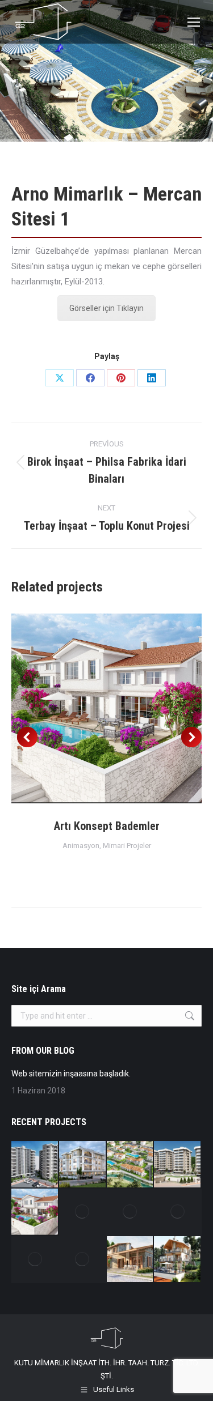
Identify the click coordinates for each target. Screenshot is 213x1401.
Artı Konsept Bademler (107, 826)
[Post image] (106, 708)
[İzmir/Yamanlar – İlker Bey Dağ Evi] (178, 1260)
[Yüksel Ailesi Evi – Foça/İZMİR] (130, 1260)
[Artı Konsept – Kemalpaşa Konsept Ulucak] (83, 1165)
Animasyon (80, 845)
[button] (27, 737)
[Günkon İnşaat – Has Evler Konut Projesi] (178, 1165)
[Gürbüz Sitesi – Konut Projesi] (35, 1165)
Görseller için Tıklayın (106, 308)
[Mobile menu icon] (194, 22)
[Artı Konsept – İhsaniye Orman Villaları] (130, 1165)
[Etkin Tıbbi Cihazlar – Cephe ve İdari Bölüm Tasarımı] (83, 1260)
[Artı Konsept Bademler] (35, 1212)
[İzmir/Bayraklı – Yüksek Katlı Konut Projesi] (178, 1212)
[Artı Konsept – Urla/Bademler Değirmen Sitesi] (35, 1260)
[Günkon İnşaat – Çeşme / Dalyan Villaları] (130, 1212)
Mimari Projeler (127, 845)
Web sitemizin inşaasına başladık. (71, 1073)
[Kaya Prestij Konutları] (83, 1212)
